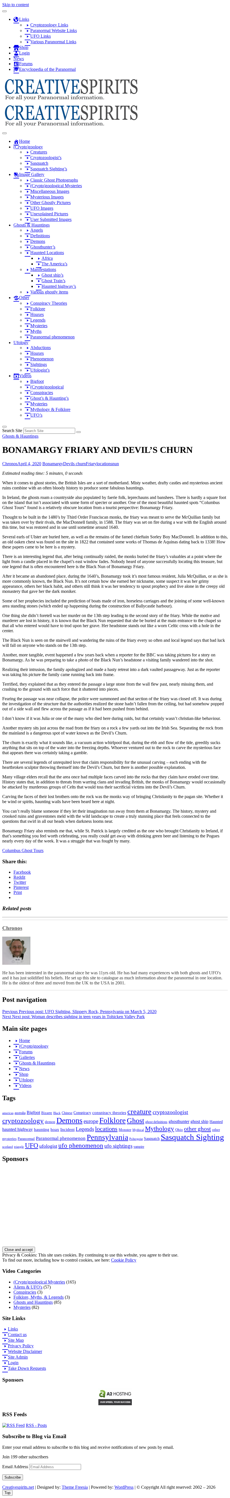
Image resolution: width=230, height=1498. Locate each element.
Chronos (9, 463)
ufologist (48, 1146)
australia (20, 1113)
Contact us (17, 1334)
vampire (139, 1147)
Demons (69, 1120)
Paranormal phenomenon (61, 1138)
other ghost (197, 1129)
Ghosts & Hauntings (20, 436)
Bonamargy (52, 463)
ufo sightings (118, 1146)
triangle (19, 1146)
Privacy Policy (21, 1345)
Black (57, 1113)
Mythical (138, 1129)
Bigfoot (33, 1112)
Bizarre (46, 1113)
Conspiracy (82, 1113)
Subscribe (12, 1477)
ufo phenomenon (80, 1145)
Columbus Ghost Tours (22, 850)
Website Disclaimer (25, 1351)
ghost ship (199, 1121)
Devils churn (74, 463)
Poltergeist (136, 1138)
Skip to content (15, 4)
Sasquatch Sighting (192, 1137)
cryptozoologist (170, 1112)
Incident (67, 1129)
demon (50, 1122)
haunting (41, 1129)
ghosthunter (179, 1121)
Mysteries (22, 1307)
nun (115, 463)
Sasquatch (152, 1139)
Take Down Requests (27, 1368)
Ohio (179, 1130)
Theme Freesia (75, 1487)
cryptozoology (23, 1120)
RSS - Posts (36, 1425)
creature (139, 1112)
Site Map (16, 1340)
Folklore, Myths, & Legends (38, 1297)
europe (91, 1121)
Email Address (15, 1466)
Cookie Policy (123, 1260)
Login (13, 1362)
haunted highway (17, 1129)
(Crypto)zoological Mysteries (39, 1282)
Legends (85, 1129)
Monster (125, 1130)
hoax (54, 1129)
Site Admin (18, 1357)
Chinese (67, 1113)
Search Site (12, 430)
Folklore (112, 1120)
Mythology (159, 1128)
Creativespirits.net (18, 1487)
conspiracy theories (109, 1112)
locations (104, 463)
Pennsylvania (107, 1137)
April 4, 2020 (29, 463)
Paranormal (26, 1139)
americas (7, 1113)
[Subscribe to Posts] (13, 1425)
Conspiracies (24, 1292)
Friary (91, 463)
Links (13, 1329)
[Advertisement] (115, 1207)
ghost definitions (156, 1122)
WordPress (124, 1487)
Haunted (216, 1122)
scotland (7, 1146)
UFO (31, 1145)
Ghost (135, 1121)
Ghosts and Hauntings (33, 1302)
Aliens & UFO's (27, 1287)
